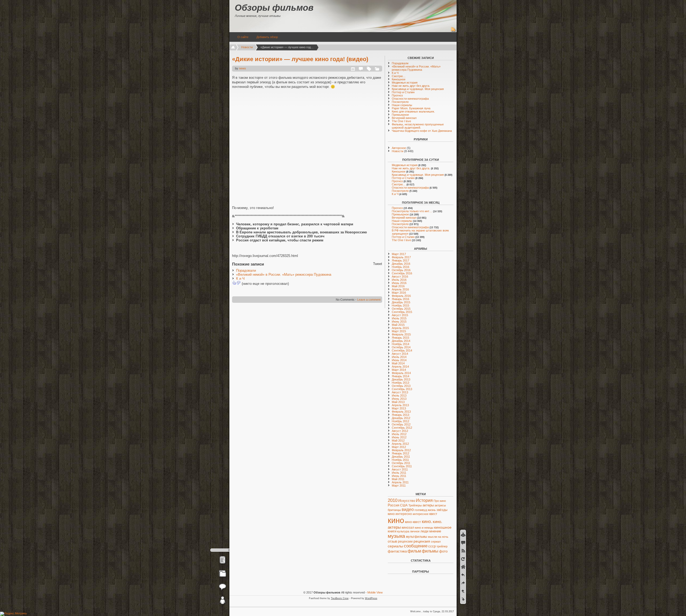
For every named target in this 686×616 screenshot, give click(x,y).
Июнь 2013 (399, 398)
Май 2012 (398, 440)
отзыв (392, 541)
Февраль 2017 (401, 257)
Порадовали (246, 270)
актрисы (440, 505)
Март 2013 (399, 408)
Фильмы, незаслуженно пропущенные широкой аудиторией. (418, 126)
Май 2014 (398, 363)
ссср (432, 546)
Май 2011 (398, 479)
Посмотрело (400, 101)
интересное (420, 514)
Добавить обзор (267, 37)
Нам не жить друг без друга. (411, 85)
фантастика (397, 551)
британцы (394, 510)
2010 (392, 500)
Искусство (406, 501)
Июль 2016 (399, 279)
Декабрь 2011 (401, 456)
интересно (404, 514)
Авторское (399, 148)
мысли (432, 536)
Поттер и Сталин (403, 92)
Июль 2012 (399, 434)
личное (415, 531)
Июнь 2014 (399, 360)
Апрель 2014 (400, 366)
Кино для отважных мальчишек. (413, 111)
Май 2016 (398, 286)
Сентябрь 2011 (402, 466)
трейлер (442, 546)
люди (424, 531)
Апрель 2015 (400, 328)
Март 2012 (399, 447)
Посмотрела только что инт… (412, 211)
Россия (393, 505)
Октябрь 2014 (401, 347)
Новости (247, 47)
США (404, 505)
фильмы (430, 551)
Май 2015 (398, 324)
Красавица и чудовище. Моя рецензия (418, 89)
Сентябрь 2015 (402, 311)
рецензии (405, 541)
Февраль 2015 (401, 334)
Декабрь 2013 (401, 379)
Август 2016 (400, 276)
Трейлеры (415, 505)
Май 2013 (398, 402)
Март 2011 (399, 485)
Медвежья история (404, 82)
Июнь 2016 (399, 283)
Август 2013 (400, 392)
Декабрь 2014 (401, 340)
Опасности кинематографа (410, 98)
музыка (396, 536)
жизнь (432, 510)
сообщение (415, 545)
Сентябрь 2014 (402, 350)
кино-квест (413, 522)
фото (443, 551)
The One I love (401, 121)
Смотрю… (399, 76)
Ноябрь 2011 (400, 459)
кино (396, 520)
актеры (428, 505)
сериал (436, 541)
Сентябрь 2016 (402, 273)
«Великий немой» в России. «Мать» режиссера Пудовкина (283, 274)
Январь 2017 (400, 260)
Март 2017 (399, 254)
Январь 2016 (400, 299)
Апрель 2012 (400, 443)
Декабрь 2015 (401, 302)
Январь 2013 (400, 414)
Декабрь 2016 (401, 263)
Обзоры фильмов (274, 8)
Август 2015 (400, 315)
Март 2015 (399, 331)
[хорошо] (234, 283)
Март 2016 (399, 292)
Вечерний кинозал (404, 118)
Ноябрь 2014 (400, 344)
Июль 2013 (399, 395)
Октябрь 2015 (401, 308)
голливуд (421, 510)
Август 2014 (400, 353)
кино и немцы (424, 527)
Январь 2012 (400, 453)
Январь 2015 (400, 337)
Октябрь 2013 (401, 385)
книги (392, 531)
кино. (427, 521)
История (424, 500)
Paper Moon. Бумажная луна (411, 108)
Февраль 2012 (401, 450)
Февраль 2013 (401, 411)
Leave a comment (369, 299)
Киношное (398, 79)
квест (433, 514)
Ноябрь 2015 (400, 305)
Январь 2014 (400, 376)
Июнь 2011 (399, 475)
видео (408, 509)
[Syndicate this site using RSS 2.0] (453, 31)
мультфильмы (416, 536)
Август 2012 (400, 430)
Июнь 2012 (399, 437)
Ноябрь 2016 (400, 266)
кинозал (408, 527)
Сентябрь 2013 (402, 389)
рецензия (421, 541)
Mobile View (375, 592)
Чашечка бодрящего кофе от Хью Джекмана (422, 130)
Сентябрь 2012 (402, 427)
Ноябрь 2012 (400, 421)
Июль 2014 (399, 357)
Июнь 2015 (399, 321)
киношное (443, 527)
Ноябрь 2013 (400, 382)
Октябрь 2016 (401, 270)
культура (403, 531)
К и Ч (240, 279)
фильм (414, 551)
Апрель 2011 (400, 482)
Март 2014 (399, 369)
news (242, 68)
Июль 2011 (399, 472)
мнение (435, 531)
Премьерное (400, 114)
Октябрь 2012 (401, 424)
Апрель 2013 (400, 405)
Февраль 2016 (401, 295)
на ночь (443, 536)
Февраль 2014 (401, 373)
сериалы (395, 546)
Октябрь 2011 (401, 463)
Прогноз (397, 95)
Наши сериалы (402, 105)
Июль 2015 (399, 318)
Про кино (440, 500)
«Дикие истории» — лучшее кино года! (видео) (300, 59)
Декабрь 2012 (401, 418)
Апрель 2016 (400, 289)
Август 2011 (400, 469)
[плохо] (238, 283)
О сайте (242, 37)
